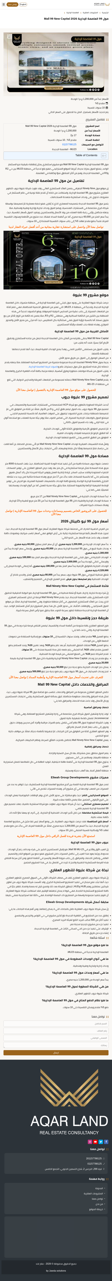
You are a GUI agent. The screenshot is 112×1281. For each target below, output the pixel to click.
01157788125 (69, 144)
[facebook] (106, 1142)
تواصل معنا (97, 1199)
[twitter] (101, 1142)
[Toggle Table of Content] (102, 155)
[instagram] (90, 1142)
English (23, 4)
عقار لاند (40, 1264)
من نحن (99, 1204)
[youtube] (95, 1142)
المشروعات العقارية (93, 1193)
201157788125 (94, 1158)
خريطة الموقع (96, 1209)
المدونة (99, 1188)
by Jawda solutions (56, 1271)
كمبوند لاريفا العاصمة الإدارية (43, 366)
